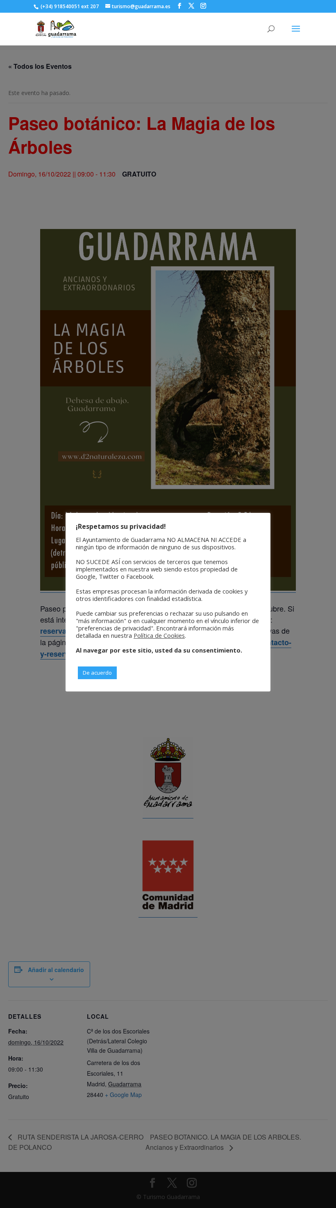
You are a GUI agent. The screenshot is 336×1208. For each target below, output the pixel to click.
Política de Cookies (159, 635)
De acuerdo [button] (97, 672)
